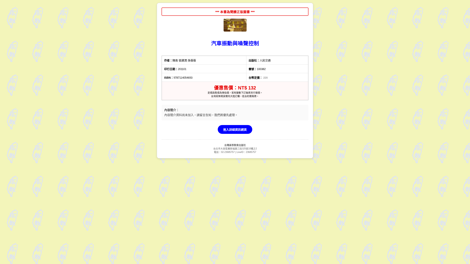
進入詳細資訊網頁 (235, 129)
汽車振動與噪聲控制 (235, 43)
